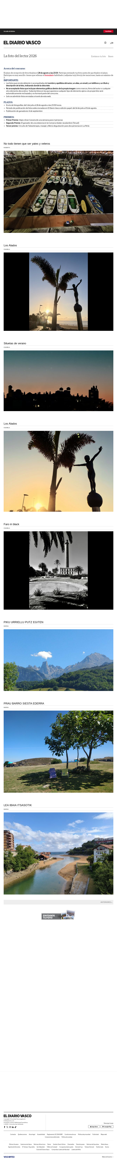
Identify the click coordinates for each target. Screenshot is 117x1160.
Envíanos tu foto (98, 56)
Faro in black (11, 524)
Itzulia (107, 1147)
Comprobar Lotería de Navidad (60, 1149)
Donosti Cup (79, 1147)
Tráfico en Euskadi (52, 1147)
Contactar (13, 1134)
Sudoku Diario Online (59, 1144)
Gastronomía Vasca (26, 1144)
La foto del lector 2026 (20, 55)
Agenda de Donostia (14, 1147)
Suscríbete (108, 31)
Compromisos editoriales (52, 1137)
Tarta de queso (80, 1144)
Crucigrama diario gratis (66, 1147)
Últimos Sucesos (14, 1144)
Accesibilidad (41, 1134)
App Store (95, 1126)
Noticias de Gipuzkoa (93, 1144)
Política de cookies (67, 1137)
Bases (110, 56)
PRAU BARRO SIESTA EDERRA (24, 703)
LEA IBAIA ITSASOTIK (18, 805)
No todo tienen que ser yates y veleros (27, 143)
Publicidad (95, 1134)
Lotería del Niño (76, 1149)
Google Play (107, 1126)
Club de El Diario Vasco (42, 1149)
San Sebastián (41, 1147)
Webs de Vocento (107, 1157)
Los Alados (10, 245)
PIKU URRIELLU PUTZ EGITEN (23, 622)
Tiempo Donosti (89, 1147)
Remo (49, 1144)
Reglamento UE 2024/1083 (54, 1134)
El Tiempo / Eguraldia (28, 1147)
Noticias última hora (39, 1144)
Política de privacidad (84, 1134)
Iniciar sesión (105, 42)
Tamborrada (99, 1147)
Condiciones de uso (70, 1134)
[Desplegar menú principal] (111, 43)
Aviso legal (32, 1134)
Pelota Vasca (104, 1144)
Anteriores (106, 902)
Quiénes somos (22, 1134)
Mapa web (104, 1134)
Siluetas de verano (15, 343)
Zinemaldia (71, 1144)
